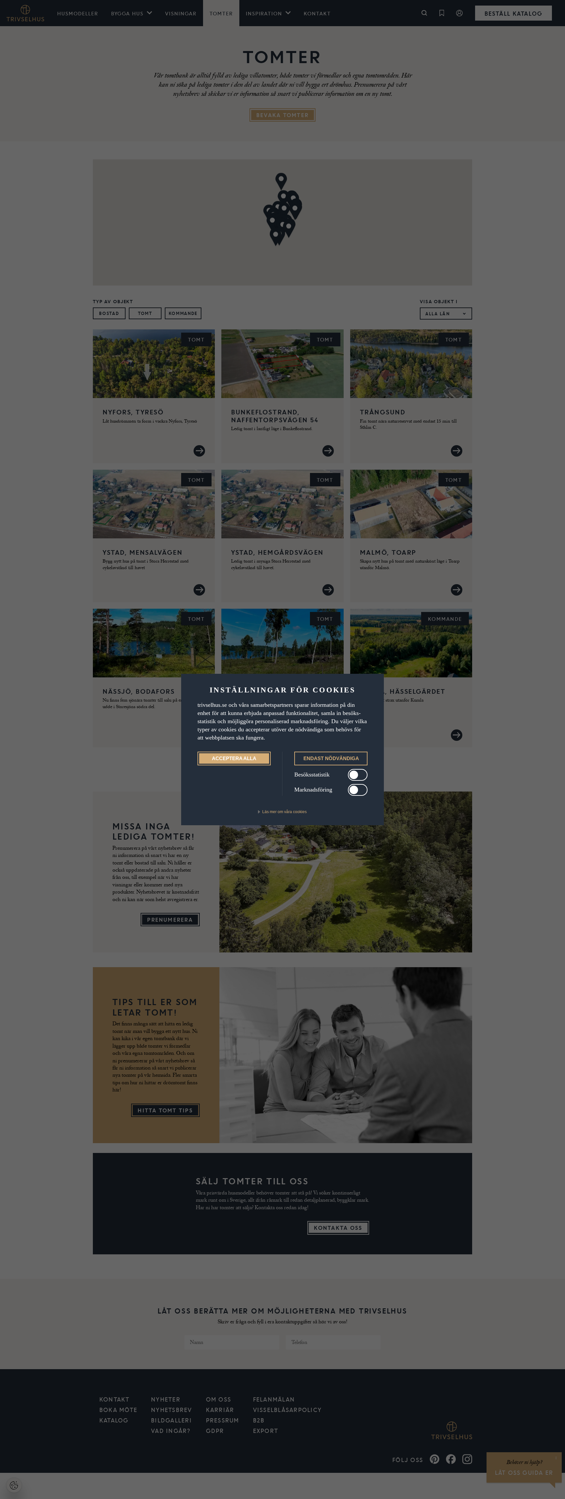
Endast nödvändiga (331, 758)
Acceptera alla (234, 758)
